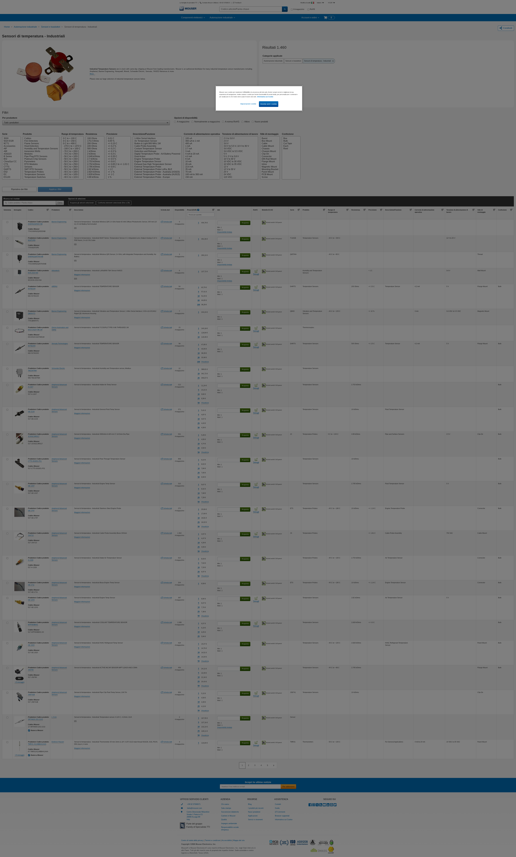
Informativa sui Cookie (265, 97)
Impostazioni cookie (248, 104)
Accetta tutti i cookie (268, 104)
